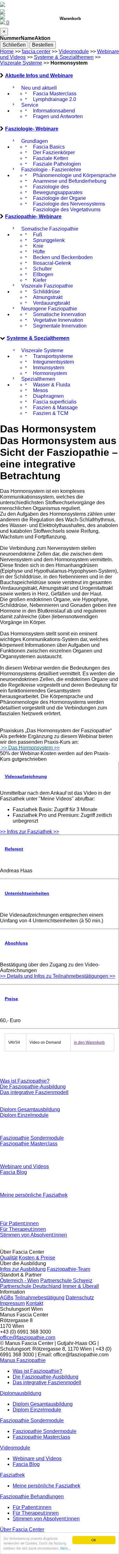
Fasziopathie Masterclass (28, 1143)
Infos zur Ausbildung (23, 1269)
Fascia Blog (13, 1172)
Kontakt (34, 1303)
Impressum (12, 1303)
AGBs (6, 1297)
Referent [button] (14, 848)
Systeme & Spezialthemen (64, 57)
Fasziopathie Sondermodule (32, 1138)
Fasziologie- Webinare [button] (31, 128)
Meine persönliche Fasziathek (34, 1195)
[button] (23, 1360)
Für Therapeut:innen (23, 1229)
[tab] (59, 76)
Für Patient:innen (19, 1223)
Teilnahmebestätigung (39, 1297)
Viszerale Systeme (21, 63)
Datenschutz (80, 1297)
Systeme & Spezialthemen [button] (38, 338)
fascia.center (36, 51)
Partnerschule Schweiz (66, 1280)
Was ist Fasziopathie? (25, 1081)
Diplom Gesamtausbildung (30, 1109)
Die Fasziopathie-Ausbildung (33, 1086)
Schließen (14, 45)
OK (93, 1540)
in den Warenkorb (89, 1042)
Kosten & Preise (37, 1257)
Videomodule (74, 51)
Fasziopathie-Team (68, 1269)
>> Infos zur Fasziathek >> (29, 831)
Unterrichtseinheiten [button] (27, 893)
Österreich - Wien (19, 1280)
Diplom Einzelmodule (24, 1115)
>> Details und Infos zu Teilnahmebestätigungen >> (57, 976)
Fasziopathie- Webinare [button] (33, 216)
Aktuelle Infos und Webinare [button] (39, 75)
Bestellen (42, 45)
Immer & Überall (81, 1286)
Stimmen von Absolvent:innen (33, 1235)
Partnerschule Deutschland (30, 1286)
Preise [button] (11, 998)
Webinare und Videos (24, 1166)
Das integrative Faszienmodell (34, 1092)
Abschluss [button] (16, 943)
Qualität (8, 1257)
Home (7, 51)
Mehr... (65, 1548)
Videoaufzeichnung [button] (26, 776)
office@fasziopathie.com (27, 1337)
